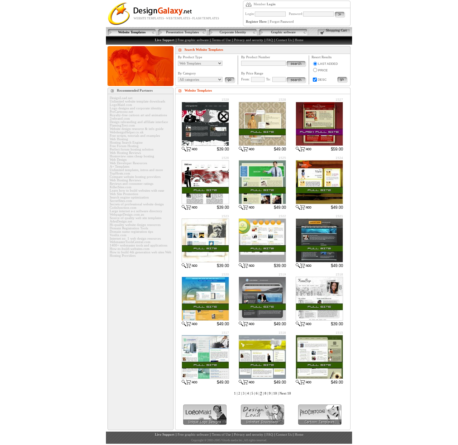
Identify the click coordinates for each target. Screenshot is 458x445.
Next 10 (285, 393)
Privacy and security (248, 40)
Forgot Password (282, 21)
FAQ (269, 40)
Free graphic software (193, 40)
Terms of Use (221, 40)
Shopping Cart (336, 30)
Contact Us (284, 40)
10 (275, 393)
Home (299, 40)
